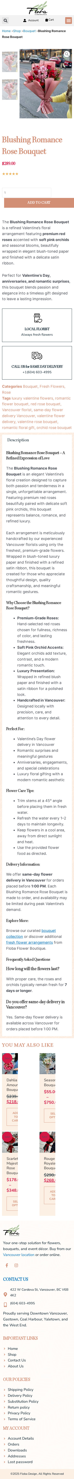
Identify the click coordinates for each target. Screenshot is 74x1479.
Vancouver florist (17, 410)
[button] (68, 20)
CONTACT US (15, 1280)
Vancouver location (18, 1254)
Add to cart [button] (16, 1116)
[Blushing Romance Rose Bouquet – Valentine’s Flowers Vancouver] (46, 83)
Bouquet (29, 31)
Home (6, 31)
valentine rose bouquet (37, 422)
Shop (17, 31)
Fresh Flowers (52, 386)
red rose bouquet (45, 404)
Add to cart (39, 203)
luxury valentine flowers (32, 398)
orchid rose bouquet (54, 427)
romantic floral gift (18, 427)
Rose (6, 392)
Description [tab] (18, 440)
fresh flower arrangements (29, 942)
